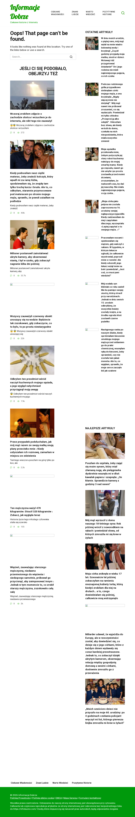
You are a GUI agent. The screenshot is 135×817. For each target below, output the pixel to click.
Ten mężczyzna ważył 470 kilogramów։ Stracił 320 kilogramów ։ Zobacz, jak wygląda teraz (31, 511)
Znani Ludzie (75, 13)
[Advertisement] (105, 401)
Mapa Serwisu (70, 798)
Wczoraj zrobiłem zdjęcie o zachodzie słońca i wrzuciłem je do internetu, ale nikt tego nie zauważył (31, 117)
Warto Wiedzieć (90, 13)
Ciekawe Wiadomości (57, 13)
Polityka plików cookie (43, 798)
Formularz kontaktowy (90, 798)
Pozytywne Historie (109, 13)
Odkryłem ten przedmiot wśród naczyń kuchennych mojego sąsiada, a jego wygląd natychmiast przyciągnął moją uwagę (31, 384)
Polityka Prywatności (20, 798)
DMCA (59, 798)
